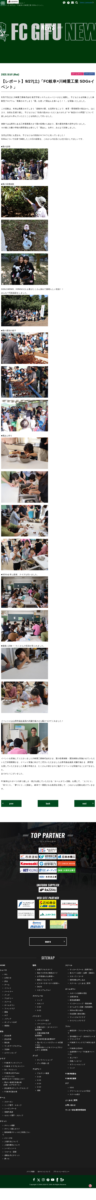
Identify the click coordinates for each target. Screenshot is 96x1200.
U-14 (39, 1083)
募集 (6, 1012)
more (48, 941)
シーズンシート (10, 1148)
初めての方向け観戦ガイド (47, 973)
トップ (39, 1000)
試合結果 (7, 1036)
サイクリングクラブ (77, 1020)
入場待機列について (12, 1145)
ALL (6, 974)
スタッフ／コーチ (76, 976)
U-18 (39, 1007)
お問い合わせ (70, 1105)
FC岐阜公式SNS (76, 1048)
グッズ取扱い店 (43, 1063)
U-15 (39, 1010)
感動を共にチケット (12, 1155)
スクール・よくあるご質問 (80, 983)
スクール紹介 (75, 1094)
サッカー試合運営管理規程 (75, 1110)
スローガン (8, 1102)
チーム (7, 985)
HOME (2, 3)
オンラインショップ (45, 1060)
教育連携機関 (75, 1000)
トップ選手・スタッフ (13, 1105)
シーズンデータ (10, 1109)
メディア (7, 1019)
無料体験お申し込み (77, 980)
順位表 (7, 1042)
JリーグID (8, 1138)
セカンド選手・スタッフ (13, 1115)
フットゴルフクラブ (77, 1017)
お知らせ (7, 978)
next (85, 803)
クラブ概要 (31, 1171)
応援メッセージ (76, 1061)
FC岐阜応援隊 (70, 1078)
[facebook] (34, 1180)
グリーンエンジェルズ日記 (80, 1091)
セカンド (40, 1003)
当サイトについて (44, 1171)
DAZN (39, 987)
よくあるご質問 (71, 1100)
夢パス (7, 1159)
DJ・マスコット (10, 1070)
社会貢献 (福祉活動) (77, 1014)
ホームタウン (9, 1005)
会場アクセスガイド (45, 969)
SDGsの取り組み (76, 1010)
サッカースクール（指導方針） (82, 969)
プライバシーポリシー (61, 1171)
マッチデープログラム (13, 1046)
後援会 (7, 1026)
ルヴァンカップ (10, 1053)
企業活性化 (74, 997)
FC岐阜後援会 (70, 1074)
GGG (72, 1087)
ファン (67, 1026)
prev (11, 803)
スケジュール (38, 996)
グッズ (7, 995)
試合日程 (7, 1039)
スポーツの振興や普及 (78, 993)
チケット (3, 1121)
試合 (6, 981)
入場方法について (11, 1141)
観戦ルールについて (45, 980)
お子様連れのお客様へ (45, 976)
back (48, 803)
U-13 (39, 1087)
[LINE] (48, 1180)
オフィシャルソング (77, 1064)
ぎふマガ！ (74, 1058)
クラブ (2, 1059)
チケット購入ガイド (12, 1129)
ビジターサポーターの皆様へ (48, 983)
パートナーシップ (44, 1024)
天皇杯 (7, 1049)
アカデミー (8, 998)
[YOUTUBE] (52, 1180)
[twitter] (38, 1180)
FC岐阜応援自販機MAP (46, 1039)
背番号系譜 (8, 1112)
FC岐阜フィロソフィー (13, 1063)
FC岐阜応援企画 (10, 1092)
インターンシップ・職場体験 (81, 1003)
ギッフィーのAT (10, 1022)
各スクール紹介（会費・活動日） (82, 973)
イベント (7, 988)
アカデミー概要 (43, 1073)
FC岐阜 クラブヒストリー (14, 1066)
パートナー (19, 3)
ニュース (10, 3)
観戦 (34, 965)
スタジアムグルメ (44, 990)
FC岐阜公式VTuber (11, 1073)
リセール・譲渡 (10, 1152)
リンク (72, 1068)
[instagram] (43, 1180)
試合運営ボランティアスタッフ (16, 1088)
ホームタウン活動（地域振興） (82, 1007)
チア (6, 1015)
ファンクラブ (9, 1008)
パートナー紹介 (43, 1020)
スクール (7, 1002)
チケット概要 (9, 1125)
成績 (39, 1090)
